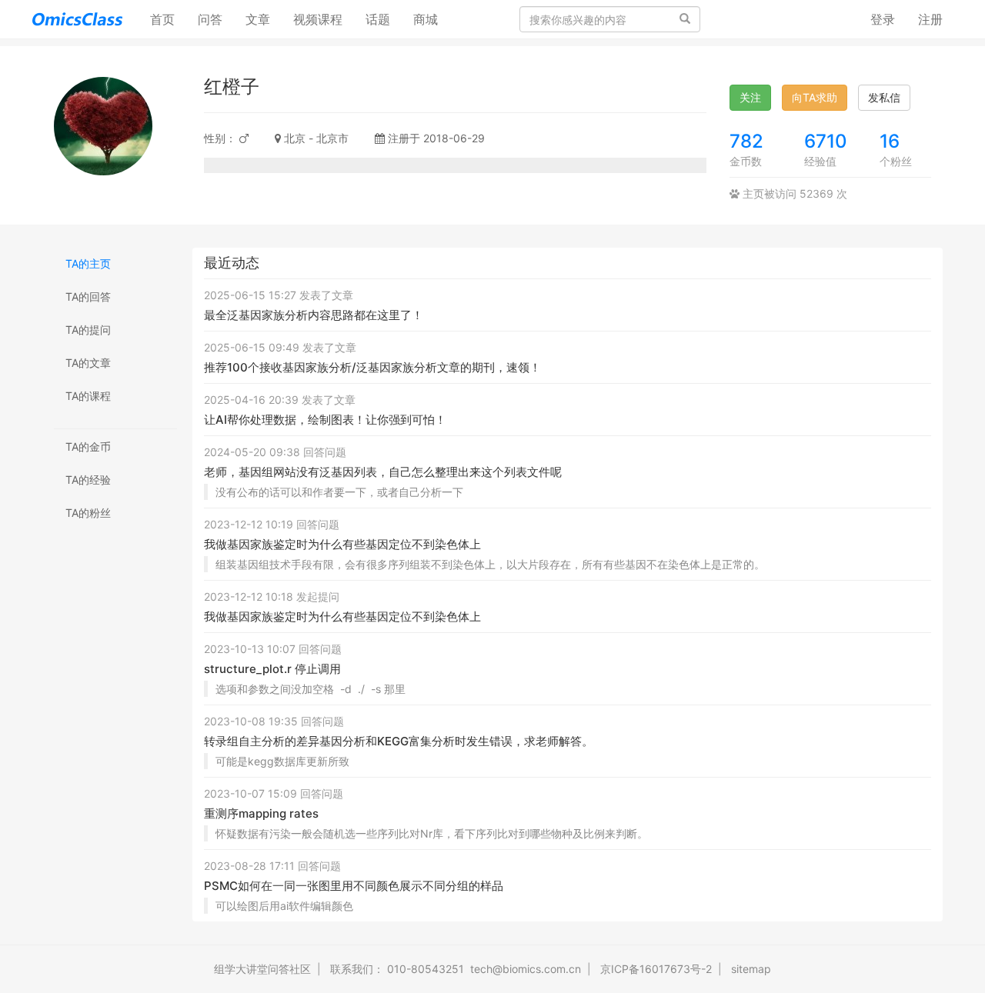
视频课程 (317, 19)
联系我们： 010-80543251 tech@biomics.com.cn (455, 968)
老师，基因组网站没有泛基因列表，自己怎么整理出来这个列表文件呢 (383, 472)
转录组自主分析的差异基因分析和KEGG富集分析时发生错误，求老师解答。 (398, 741)
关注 (750, 97)
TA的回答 (88, 296)
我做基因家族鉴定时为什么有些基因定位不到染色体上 (342, 544)
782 (746, 141)
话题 (378, 19)
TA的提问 (88, 329)
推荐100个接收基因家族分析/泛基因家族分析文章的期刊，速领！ (372, 367)
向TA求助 (814, 97)
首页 (168, 19)
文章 (257, 19)
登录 (882, 19)
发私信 (884, 97)
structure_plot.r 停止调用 (272, 668)
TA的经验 (88, 479)
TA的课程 (88, 395)
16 (890, 141)
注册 (930, 19)
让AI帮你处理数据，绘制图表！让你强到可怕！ (325, 419)
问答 (210, 19)
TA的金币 (88, 446)
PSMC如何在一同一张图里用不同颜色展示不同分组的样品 (353, 885)
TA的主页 (88, 263)
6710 (825, 141)
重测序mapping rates (261, 813)
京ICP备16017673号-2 (656, 968)
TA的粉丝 (88, 512)
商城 (425, 19)
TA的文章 (88, 362)
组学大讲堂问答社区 (262, 968)
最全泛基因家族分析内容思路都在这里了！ (313, 315)
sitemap (751, 968)
